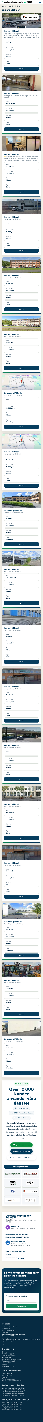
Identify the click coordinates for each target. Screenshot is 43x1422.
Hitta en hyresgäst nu (21, 1151)
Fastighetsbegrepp (8, 1379)
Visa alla (22, 1258)
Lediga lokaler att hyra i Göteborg (13, 1390)
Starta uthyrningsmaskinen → (21, 1157)
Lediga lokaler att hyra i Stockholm (13, 1388)
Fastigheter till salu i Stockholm (12, 1402)
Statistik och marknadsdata (15, 1251)
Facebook (3, 1344)
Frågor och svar (7, 1375)
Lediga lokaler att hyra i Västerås (13, 1395)
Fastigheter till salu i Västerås (12, 1409)
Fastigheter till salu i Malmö (11, 1406)
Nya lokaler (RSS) (8, 1366)
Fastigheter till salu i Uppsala (11, 1408)
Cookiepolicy (6, 1363)
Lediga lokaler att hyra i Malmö (12, 1391)
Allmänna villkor (7, 1357)
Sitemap (5, 1364)
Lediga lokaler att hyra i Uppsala (13, 1393)
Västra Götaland (7, 6)
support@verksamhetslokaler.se (13, 1334)
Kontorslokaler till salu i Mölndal (17, 1237)
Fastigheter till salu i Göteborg (12, 1404)
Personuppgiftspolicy (9, 1361)
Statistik (5, 1377)
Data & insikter (7, 1373)
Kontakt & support (8, 1354)
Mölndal (17, 6)
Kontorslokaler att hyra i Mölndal (17, 1234)
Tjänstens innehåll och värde (11, 1359)
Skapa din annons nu (21, 1145)
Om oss (4, 1352)
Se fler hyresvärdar (21, 1167)
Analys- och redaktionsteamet (12, 1381)
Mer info (21, 68)
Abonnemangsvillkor (9, 1355)
